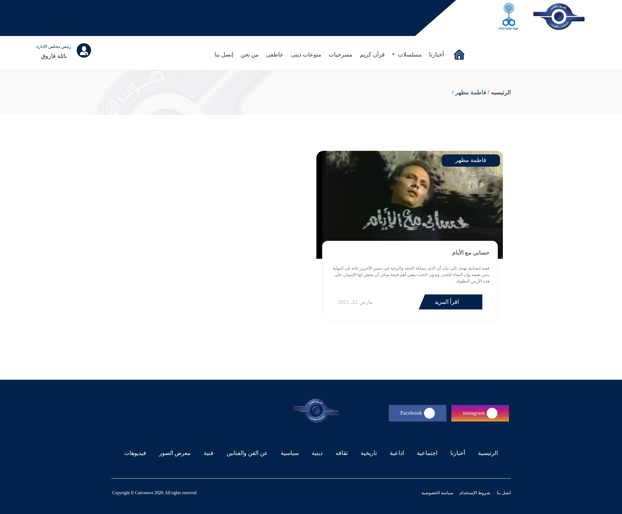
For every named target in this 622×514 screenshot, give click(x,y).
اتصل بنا (503, 492)
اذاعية (397, 453)
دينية (317, 453)
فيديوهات (135, 453)
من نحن (249, 54)
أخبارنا (436, 54)
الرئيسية (486, 453)
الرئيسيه (501, 92)
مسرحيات (341, 54)
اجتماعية (427, 453)
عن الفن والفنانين (247, 453)
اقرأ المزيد (447, 302)
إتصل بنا (224, 54)
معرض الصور (175, 453)
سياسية (290, 453)
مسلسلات (409, 54)
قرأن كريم (372, 54)
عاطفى (275, 54)
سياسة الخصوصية (437, 492)
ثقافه (341, 453)
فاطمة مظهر (470, 92)
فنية (208, 453)
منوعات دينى (306, 54)
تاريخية (369, 453)
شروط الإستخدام (474, 492)
